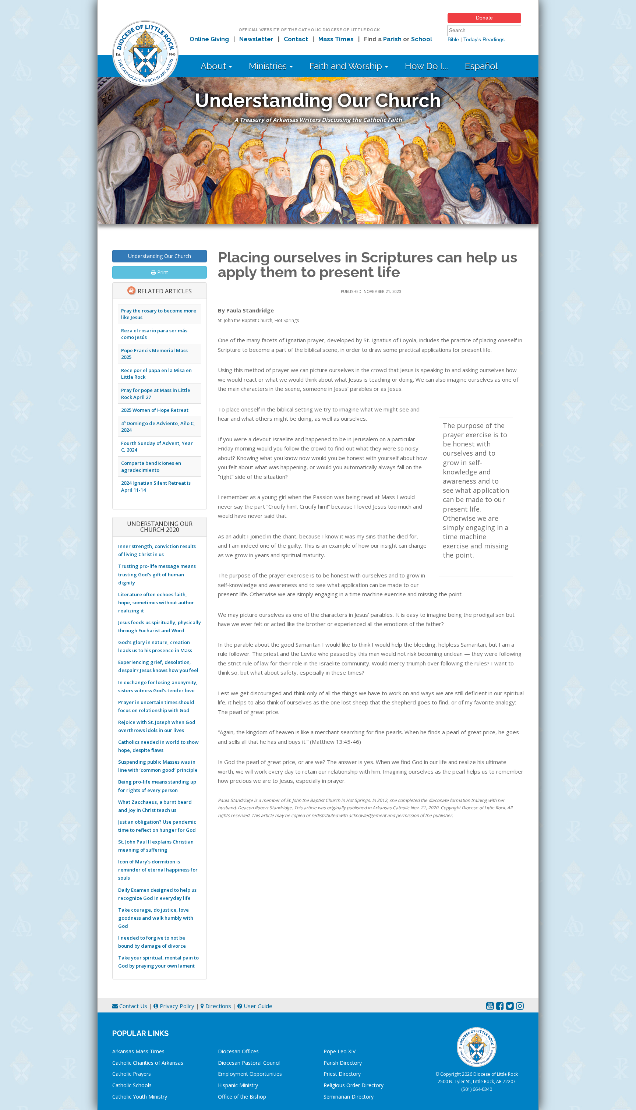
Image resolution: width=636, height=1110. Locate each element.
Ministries (269, 66)
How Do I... (426, 66)
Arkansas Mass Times (138, 1051)
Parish (392, 39)
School (421, 39)
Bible (453, 39)
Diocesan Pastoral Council (249, 1062)
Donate (484, 18)
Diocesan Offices (238, 1051)
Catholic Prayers (131, 1073)
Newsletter (256, 39)
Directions (217, 1006)
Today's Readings (484, 39)
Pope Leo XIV (340, 1051)
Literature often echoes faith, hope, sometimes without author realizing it (156, 602)
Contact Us (132, 1006)
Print (162, 272)
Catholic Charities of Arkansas (147, 1062)
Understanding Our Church (159, 255)
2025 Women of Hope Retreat (154, 410)
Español (481, 66)
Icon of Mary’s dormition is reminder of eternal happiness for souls (158, 869)
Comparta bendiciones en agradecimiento (151, 466)
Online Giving (209, 39)
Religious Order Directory (354, 1085)
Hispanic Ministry (238, 1085)
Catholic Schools (132, 1085)
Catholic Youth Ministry (139, 1096)
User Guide (257, 1006)
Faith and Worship (347, 66)
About (214, 66)
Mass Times (336, 39)
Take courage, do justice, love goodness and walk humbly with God (155, 917)
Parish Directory (343, 1062)
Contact (296, 39)
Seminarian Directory (349, 1096)
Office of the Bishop (242, 1096)
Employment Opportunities (250, 1073)
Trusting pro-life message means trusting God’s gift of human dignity (157, 574)
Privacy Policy (176, 1006)
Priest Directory (342, 1073)
